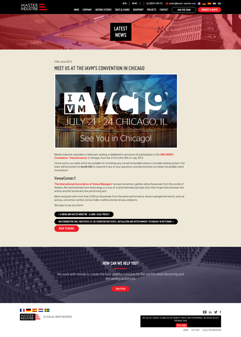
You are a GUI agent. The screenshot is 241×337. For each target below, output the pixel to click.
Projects (151, 9)
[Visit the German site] (204, 3)
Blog (125, 3)
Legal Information (211, 330)
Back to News (66, 228)
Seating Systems (103, 9)
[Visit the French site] (199, 3)
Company (87, 9)
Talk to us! (120, 288)
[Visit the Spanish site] (209, 3)
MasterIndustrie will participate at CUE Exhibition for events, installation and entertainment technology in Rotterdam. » (116, 221)
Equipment (138, 9)
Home (76, 9)
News (134, 3)
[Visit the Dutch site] (214, 3)
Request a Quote (209, 9)
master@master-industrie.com (182, 3)
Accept (181, 325)
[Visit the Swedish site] (219, 3)
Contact (164, 9)
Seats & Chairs (122, 9)
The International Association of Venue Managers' (83, 184)
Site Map (195, 330)
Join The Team (184, 9)
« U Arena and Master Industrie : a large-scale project (84, 214)
